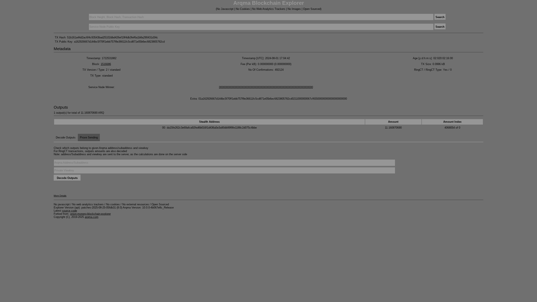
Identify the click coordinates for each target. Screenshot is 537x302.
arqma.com (91, 217)
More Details (60, 195)
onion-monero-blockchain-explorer (90, 213)
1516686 (106, 64)
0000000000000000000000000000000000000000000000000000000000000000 (266, 87)
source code (69, 210)
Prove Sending (89, 137)
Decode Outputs (66, 137)
